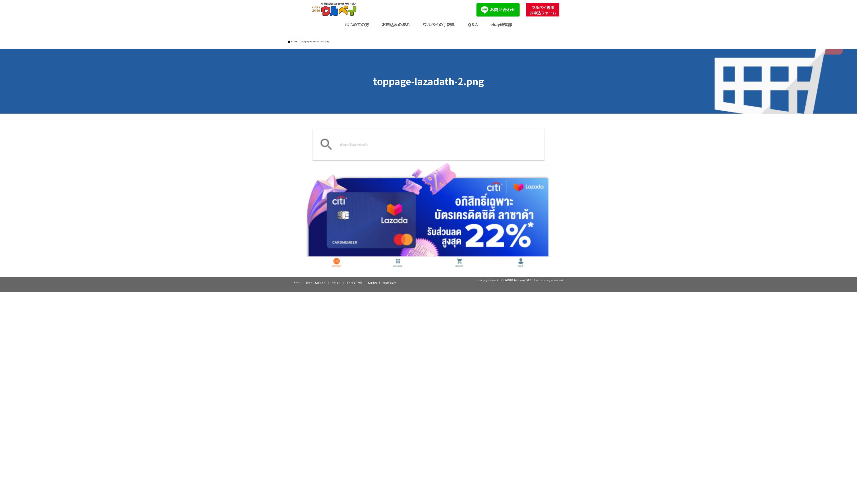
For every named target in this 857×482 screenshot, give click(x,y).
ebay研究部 (501, 24)
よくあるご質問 (354, 282)
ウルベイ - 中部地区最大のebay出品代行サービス (518, 280)
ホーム (296, 282)
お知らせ (336, 282)
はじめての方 (357, 24)
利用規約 (372, 282)
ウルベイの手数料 (439, 24)
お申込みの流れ (396, 24)
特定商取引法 (389, 282)
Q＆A (473, 24)
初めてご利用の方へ (316, 282)
